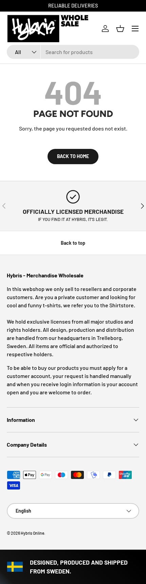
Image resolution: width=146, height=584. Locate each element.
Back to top (73, 243)
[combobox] (73, 52)
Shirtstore (121, 305)
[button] (120, 28)
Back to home (73, 156)
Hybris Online (32, 533)
